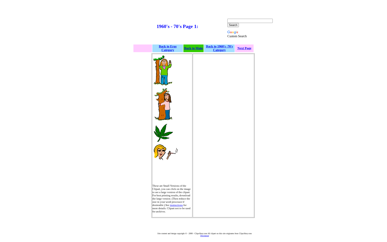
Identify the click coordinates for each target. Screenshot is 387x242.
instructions (176, 205)
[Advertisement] (132, 28)
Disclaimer (204, 236)
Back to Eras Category (168, 48)
